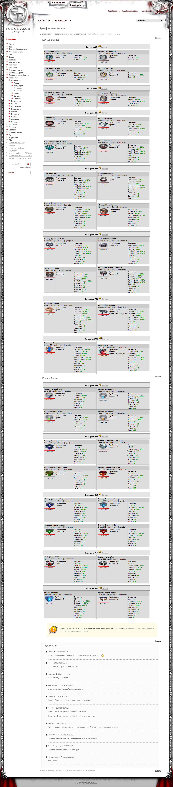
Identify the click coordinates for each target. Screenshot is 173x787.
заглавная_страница (17, 143)
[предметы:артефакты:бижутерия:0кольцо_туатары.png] (69, 292)
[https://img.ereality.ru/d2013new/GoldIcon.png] (99, 47)
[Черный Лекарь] (59, 757)
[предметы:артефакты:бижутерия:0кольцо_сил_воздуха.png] (123, 65)
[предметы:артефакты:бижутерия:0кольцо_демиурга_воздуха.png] (123, 522)
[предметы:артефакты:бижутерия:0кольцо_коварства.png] (123, 200)
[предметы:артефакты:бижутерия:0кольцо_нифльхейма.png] (123, 618)
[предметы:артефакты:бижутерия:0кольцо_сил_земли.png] (69, 83)
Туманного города (112, 34)
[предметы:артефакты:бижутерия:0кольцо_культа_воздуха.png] (123, 408)
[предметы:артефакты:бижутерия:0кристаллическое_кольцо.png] (69, 162)
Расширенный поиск (25, 167)
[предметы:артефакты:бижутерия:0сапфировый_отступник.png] (123, 107)
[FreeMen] (54, 651)
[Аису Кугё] (55, 723)
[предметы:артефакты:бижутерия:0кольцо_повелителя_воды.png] (69, 464)
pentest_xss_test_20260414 (20, 158)
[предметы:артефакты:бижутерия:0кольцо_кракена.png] (69, 618)
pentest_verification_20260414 (20, 153)
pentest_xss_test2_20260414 (20, 156)
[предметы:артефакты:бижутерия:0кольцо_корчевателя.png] (123, 264)
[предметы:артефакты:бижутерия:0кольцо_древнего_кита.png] (69, 264)
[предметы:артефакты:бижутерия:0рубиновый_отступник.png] (69, 107)
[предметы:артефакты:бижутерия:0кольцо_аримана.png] (69, 583)
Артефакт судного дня (135, 628)
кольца (19, 88)
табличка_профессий (17, 148)
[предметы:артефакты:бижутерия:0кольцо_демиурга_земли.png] (69, 547)
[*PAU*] (52, 696)
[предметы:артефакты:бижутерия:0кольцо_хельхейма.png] (123, 583)
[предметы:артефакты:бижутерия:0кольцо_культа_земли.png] (69, 430)
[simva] (52, 663)
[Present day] (56, 674)
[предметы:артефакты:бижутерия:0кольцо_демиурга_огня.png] (123, 547)
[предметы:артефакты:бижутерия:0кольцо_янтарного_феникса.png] (123, 293)
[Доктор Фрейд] (58, 734)
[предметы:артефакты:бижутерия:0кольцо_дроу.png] (69, 137)
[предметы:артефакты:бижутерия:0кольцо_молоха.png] (123, 163)
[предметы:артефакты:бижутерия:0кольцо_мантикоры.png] (69, 229)
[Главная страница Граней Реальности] (59, 5)
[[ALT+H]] (17, 18)
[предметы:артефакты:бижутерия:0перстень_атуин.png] (123, 371)
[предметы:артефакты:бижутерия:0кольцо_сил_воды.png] (69, 65)
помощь (12, 145)
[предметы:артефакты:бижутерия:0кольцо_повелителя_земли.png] (69, 489)
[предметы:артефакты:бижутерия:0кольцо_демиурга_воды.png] (69, 522)
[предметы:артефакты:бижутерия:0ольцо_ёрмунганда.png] (123, 331)
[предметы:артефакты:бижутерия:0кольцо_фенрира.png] (69, 333)
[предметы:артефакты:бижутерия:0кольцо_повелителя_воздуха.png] (123, 464)
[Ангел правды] (58, 685)
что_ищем (13, 150)
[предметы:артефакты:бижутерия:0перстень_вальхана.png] (69, 373)
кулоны (19, 91)
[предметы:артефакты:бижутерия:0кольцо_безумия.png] (69, 199)
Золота (104, 47)
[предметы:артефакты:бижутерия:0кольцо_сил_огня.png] (123, 83)
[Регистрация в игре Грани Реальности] (77, 8)
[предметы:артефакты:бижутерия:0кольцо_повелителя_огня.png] (123, 489)
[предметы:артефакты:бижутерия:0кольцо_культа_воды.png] (69, 408)
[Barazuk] (54, 708)
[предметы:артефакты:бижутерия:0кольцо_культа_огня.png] (123, 430)
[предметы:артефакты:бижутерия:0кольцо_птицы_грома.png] (123, 227)
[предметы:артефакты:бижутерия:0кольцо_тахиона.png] (123, 136)
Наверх (158, 771)
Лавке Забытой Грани (95, 34)
